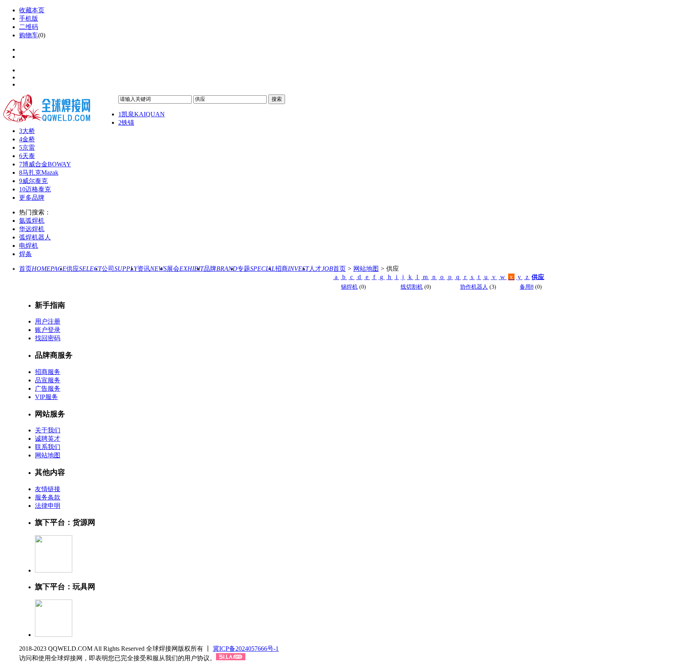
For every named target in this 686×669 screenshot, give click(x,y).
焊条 (25, 254)
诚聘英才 (47, 438)
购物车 (28, 35)
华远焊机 (31, 229)
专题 (256, 268)
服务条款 (47, 497)
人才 (321, 268)
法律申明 (47, 505)
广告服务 (47, 388)
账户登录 (47, 329)
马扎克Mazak (38, 172)
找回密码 (47, 338)
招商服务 (47, 371)
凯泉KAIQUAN (141, 114)
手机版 (28, 18)
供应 (84, 268)
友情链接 (47, 489)
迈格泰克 (35, 189)
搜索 (277, 99)
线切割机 (412, 287)
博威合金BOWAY (45, 164)
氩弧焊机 (31, 220)
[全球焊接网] (60, 108)
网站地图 (366, 268)
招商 (292, 268)
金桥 (27, 139)
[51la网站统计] (230, 658)
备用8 (527, 287)
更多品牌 (31, 197)
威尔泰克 (33, 180)
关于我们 (47, 430)
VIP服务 (46, 396)
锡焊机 (349, 287)
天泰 (27, 155)
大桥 (27, 130)
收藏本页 (31, 10)
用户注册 (47, 321)
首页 (42, 268)
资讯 (152, 268)
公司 (119, 268)
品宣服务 (47, 380)
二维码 (28, 26)
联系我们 (47, 446)
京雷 (27, 147)
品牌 (220, 268)
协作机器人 (474, 287)
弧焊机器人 (35, 237)
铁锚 (126, 122)
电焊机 (28, 245)
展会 (185, 268)
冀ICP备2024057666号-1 (246, 648)
